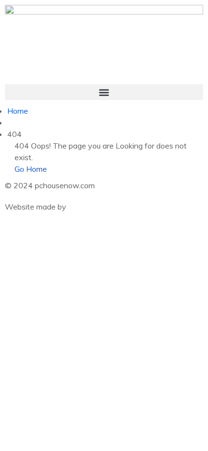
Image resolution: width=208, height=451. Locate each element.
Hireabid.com (90, 206)
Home (17, 111)
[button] (104, 92)
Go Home (31, 169)
